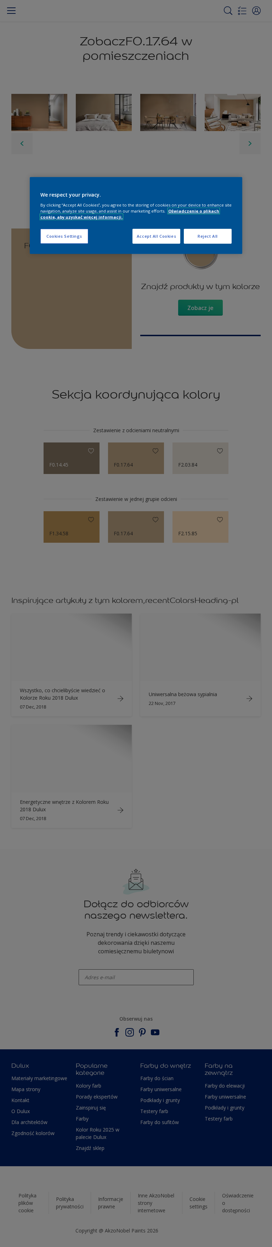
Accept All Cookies (156, 236)
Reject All (208, 236)
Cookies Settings (64, 236)
